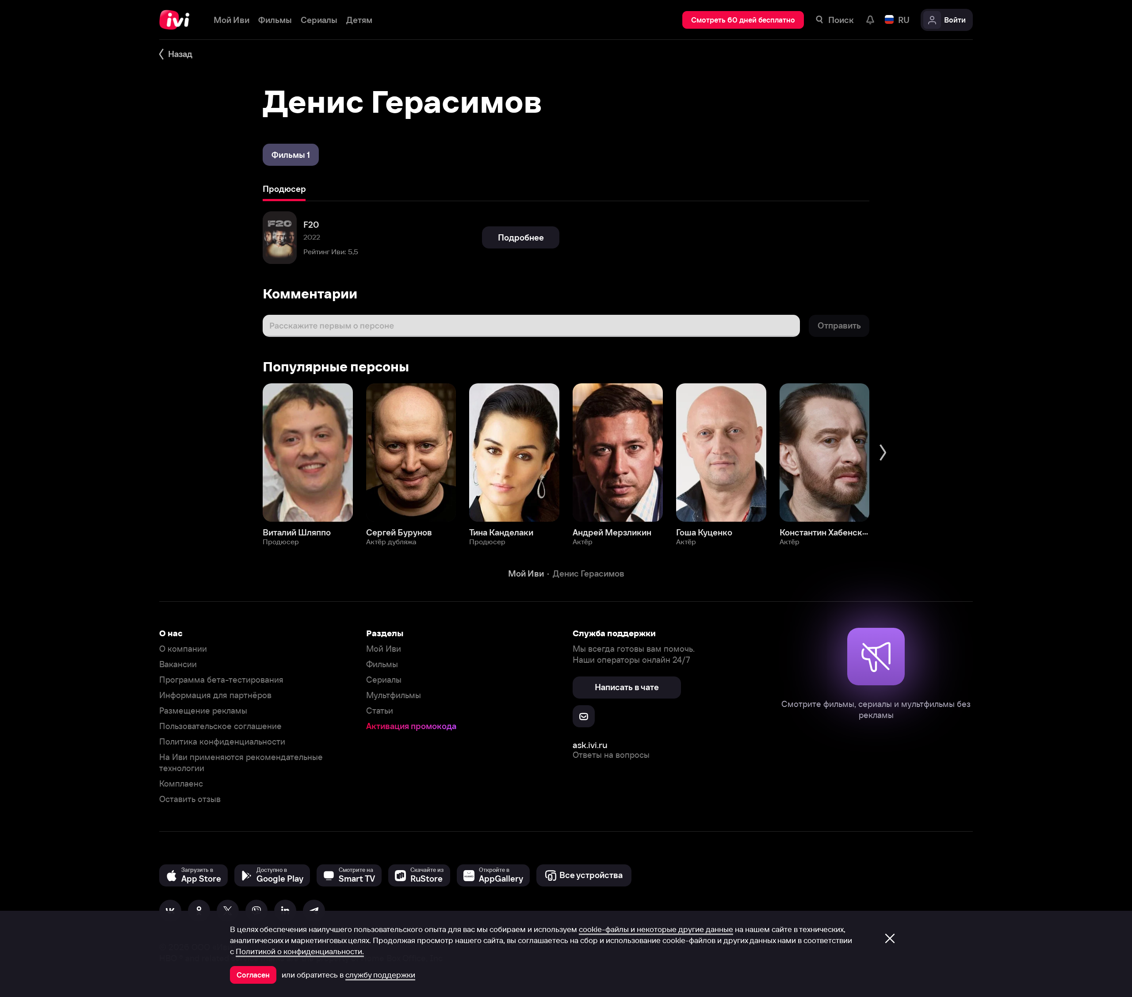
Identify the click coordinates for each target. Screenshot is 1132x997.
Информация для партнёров (215, 695)
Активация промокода (411, 726)
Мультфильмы (393, 695)
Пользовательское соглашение (220, 726)
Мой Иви (383, 648)
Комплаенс (181, 783)
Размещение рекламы (203, 710)
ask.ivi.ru (590, 745)
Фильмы (382, 664)
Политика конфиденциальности (222, 741)
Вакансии (178, 664)
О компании (183, 648)
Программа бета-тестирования (221, 679)
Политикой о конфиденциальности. (300, 951)
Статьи (379, 710)
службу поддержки (380, 974)
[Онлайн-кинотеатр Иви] (177, 20)
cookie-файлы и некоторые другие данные (656, 929)
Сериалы (384, 679)
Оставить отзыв (190, 799)
